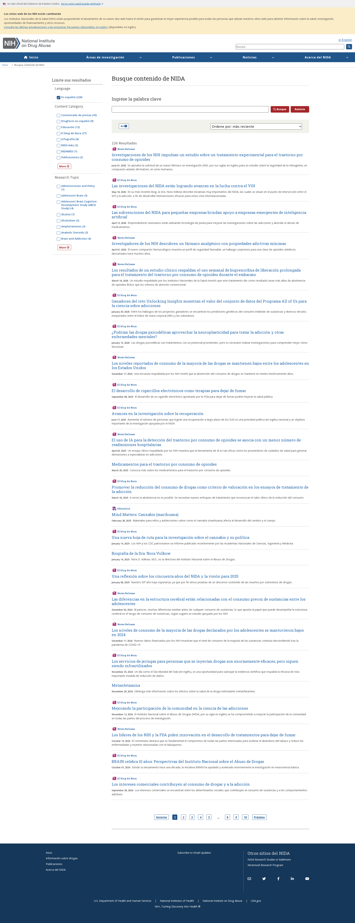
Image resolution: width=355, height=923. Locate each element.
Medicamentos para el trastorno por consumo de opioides (164, 464)
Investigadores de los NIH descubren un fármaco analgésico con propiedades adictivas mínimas (199, 243)
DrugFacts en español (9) (77, 121)
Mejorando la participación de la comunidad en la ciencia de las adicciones (180, 708)
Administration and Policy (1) (78, 187)
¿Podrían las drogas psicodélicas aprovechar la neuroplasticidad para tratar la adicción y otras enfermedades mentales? (198, 334)
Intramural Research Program (265, 865)
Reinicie (300, 109)
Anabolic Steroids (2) (74, 232)
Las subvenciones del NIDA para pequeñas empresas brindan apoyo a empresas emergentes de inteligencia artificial (209, 214)
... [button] (218, 816)
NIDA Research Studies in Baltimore (269, 859)
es (122, 126)
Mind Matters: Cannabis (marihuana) (145, 514)
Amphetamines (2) (73, 226)
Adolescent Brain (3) (74, 195)
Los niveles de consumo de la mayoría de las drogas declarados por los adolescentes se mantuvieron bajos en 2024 (208, 632)
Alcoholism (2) (70, 220)
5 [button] (209, 817)
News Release (126, 149)
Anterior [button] (161, 817)
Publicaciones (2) (72, 157)
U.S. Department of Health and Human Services (122, 900)
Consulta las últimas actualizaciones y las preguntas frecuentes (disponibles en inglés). (56, 27)
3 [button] (192, 817)
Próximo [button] (259, 817)
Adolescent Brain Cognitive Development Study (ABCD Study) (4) (79, 205)
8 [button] (227, 817)
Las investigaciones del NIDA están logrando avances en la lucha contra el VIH (183, 185)
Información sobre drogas (62, 858)
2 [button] (183, 817)
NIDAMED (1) (69, 151)
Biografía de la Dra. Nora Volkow (141, 553)
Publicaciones (183, 57)
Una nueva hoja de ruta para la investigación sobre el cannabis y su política (180, 537)
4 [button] (200, 817)
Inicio (33, 57)
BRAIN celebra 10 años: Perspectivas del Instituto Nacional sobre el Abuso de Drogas (188, 761)
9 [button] (236, 817)
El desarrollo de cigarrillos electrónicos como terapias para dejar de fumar (179, 390)
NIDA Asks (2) (69, 145)
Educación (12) (70, 127)
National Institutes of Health (177, 900)
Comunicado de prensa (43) (79, 115)
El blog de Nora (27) (74, 133)
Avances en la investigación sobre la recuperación (158, 413)
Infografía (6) (70, 139)
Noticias (250, 57)
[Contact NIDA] (249, 878)
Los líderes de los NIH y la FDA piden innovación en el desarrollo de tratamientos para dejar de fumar (204, 734)
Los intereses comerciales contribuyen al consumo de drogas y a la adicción (181, 784)
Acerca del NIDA (318, 57)
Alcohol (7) (68, 214)
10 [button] (245, 817)
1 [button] (175, 817)
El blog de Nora (127, 180)
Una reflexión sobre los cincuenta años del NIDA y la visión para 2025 (175, 576)
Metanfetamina (126, 685)
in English (345, 40)
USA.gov (256, 900)
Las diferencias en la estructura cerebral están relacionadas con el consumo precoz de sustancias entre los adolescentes (208, 601)
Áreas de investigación (105, 57)
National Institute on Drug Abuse (222, 900)
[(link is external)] (264, 878)
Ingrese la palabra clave (136, 99)
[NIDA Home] (100, 43)
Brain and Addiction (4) (76, 238)
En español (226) (71, 97)
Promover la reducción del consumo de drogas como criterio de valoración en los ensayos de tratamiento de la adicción (210, 489)
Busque (281, 109)
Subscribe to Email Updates (194, 852)
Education (123, 508)
